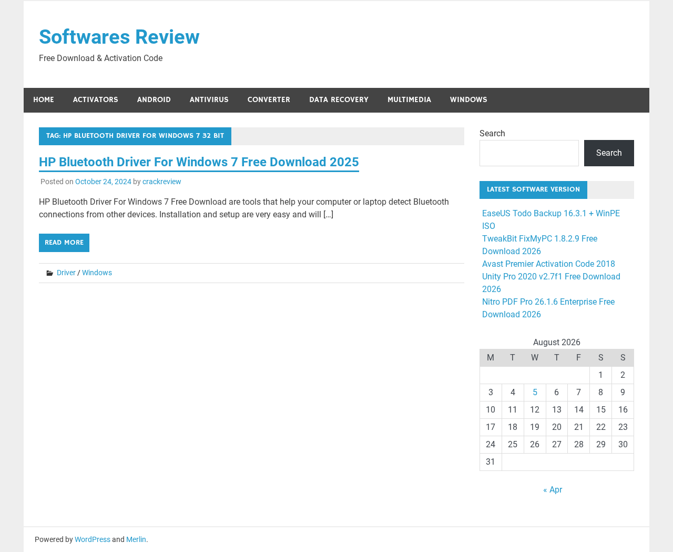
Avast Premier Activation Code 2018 (548, 264)
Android (154, 100)
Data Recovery (339, 100)
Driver (66, 272)
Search (492, 133)
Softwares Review (119, 36)
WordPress (92, 539)
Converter (269, 100)
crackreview (161, 181)
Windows (468, 100)
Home (43, 100)
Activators (95, 100)
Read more (64, 242)
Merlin (136, 539)
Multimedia (409, 100)
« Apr (552, 490)
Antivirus (209, 100)
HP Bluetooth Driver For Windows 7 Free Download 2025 (199, 162)
